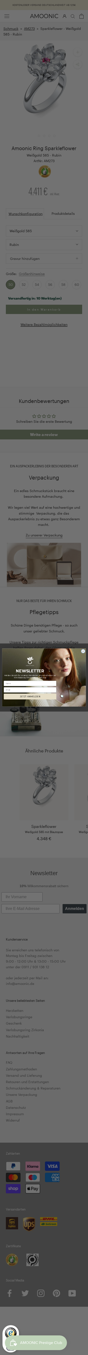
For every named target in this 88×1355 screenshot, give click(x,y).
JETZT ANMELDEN (30, 696)
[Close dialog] (83, 651)
